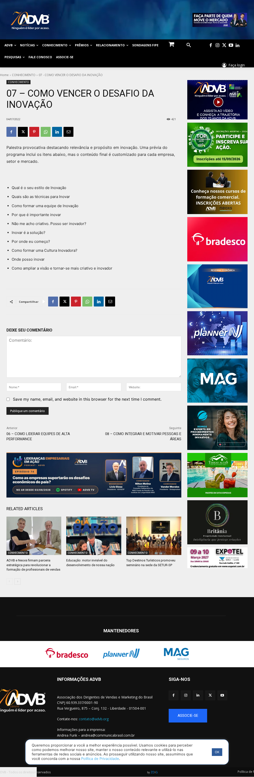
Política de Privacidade (100, 758)
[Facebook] (210, 45)
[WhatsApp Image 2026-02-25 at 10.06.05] (219, 20)
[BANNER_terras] (218, 475)
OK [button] (217, 752)
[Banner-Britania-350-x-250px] (218, 522)
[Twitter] (224, 45)
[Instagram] (217, 45)
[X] (23, 132)
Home (4, 75)
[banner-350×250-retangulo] (218, 145)
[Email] (68, 132)
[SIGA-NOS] (210, 686)
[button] (189, 45)
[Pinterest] (34, 132)
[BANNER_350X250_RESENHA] (218, 286)
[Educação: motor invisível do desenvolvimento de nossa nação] (93, 536)
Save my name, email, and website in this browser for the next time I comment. (87, 399)
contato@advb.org (94, 719)
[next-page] (17, 581)
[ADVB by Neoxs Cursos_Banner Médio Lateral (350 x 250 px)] (218, 192)
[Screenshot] (218, 333)
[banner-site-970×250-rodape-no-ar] (94, 475)
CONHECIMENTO (23, 75)
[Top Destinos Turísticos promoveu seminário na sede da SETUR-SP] (153, 536)
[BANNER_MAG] (218, 381)
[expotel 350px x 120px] (217, 557)
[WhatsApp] (46, 132)
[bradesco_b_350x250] (218, 239)
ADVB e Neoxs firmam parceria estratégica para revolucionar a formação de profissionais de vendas (33, 564)
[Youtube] (230, 45)
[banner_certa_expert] (218, 428)
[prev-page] (9, 581)
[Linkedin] (237, 45)
